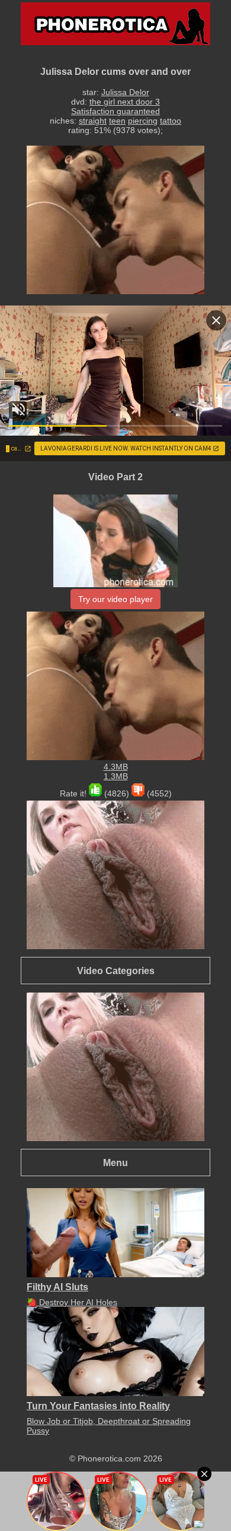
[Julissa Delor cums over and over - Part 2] (115, 584)
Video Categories (116, 970)
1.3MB (116, 776)
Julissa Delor (125, 92)
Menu (115, 1162)
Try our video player (115, 599)
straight (93, 120)
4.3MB (116, 766)
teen (117, 120)
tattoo (170, 120)
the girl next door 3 (124, 101)
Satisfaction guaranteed (115, 111)
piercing (143, 120)
